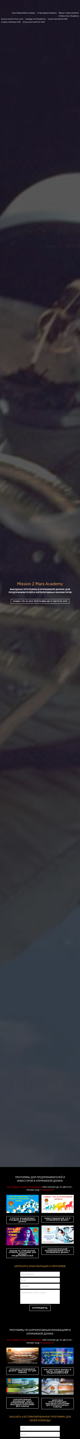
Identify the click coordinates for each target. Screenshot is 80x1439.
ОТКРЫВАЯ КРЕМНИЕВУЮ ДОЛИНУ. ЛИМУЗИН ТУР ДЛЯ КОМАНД (22, 1370)
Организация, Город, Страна (33, 1292)
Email (23, 1280)
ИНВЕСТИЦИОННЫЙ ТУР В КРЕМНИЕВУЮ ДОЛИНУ (57, 1219)
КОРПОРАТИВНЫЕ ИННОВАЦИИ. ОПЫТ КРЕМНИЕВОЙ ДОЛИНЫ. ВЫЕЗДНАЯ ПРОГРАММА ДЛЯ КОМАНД (22, 1403)
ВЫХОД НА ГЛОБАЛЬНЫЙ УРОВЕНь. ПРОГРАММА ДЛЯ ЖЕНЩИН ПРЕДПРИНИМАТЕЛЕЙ (22, 1253)
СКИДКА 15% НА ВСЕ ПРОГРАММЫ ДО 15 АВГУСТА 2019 (40, 601)
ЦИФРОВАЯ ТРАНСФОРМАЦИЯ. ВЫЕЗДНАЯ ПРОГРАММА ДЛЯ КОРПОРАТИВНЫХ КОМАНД (58, 1403)
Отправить (40, 1308)
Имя (23, 1428)
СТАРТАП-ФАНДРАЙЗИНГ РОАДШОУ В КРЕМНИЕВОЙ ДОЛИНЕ (22, 1220)
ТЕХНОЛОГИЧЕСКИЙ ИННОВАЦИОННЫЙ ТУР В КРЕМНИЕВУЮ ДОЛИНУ (57, 1250)
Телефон (25, 1286)
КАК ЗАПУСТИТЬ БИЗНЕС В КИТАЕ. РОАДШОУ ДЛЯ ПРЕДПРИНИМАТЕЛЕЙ (57, 1371)
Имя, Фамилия (27, 1274)
